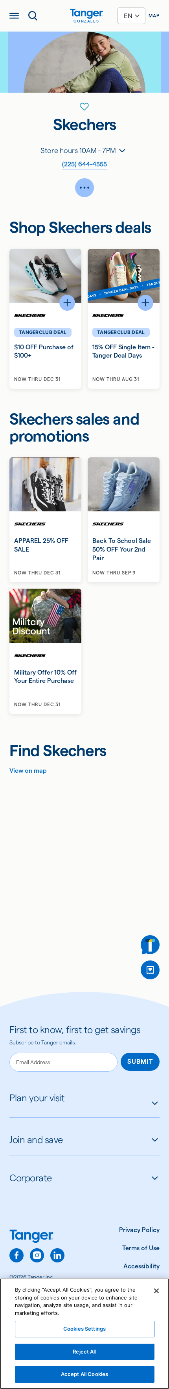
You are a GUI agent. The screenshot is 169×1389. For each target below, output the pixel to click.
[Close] (156, 1291)
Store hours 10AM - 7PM (78, 150)
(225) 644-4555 (84, 164)
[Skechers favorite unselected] (84, 107)
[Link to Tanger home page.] (36, 1237)
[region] (84, 1333)
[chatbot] (150, 944)
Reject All (84, 1351)
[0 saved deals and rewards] (150, 969)
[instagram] (37, 1255)
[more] (84, 187)
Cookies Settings (84, 1329)
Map (154, 15)
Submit (140, 1061)
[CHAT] (150, 944)
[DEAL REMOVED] (150, 969)
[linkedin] (57, 1255)
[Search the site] (33, 16)
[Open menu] (14, 16)
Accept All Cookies (84, 1374)
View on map (28, 770)
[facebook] (16, 1255)
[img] (86, 14)
